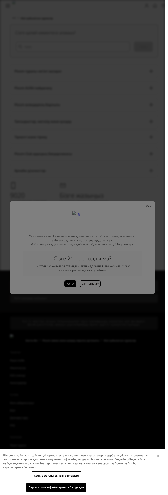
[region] (82, 472)
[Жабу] (158, 455)
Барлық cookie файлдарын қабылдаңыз (56, 487)
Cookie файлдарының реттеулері (56, 475)
